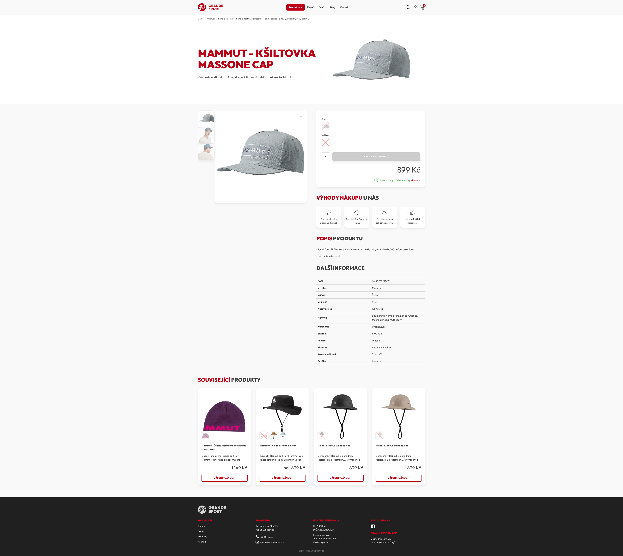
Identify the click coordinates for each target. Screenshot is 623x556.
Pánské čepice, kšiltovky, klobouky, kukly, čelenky (286, 18)
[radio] (325, 127)
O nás (322, 7)
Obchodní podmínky (381, 538)
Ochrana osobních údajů (383, 542)
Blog (332, 7)
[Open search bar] (408, 7)
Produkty (294, 7)
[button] (301, 116)
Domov (201, 526)
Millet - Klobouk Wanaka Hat (334, 445)
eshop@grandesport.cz (272, 542)
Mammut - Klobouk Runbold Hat (278, 445)
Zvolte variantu (376, 156)
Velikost (325, 135)
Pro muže (211, 18)
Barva (324, 119)
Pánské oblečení (225, 18)
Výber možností (224, 477)
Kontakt (344, 7)
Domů (310, 7)
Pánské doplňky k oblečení (248, 18)
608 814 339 (267, 536)
